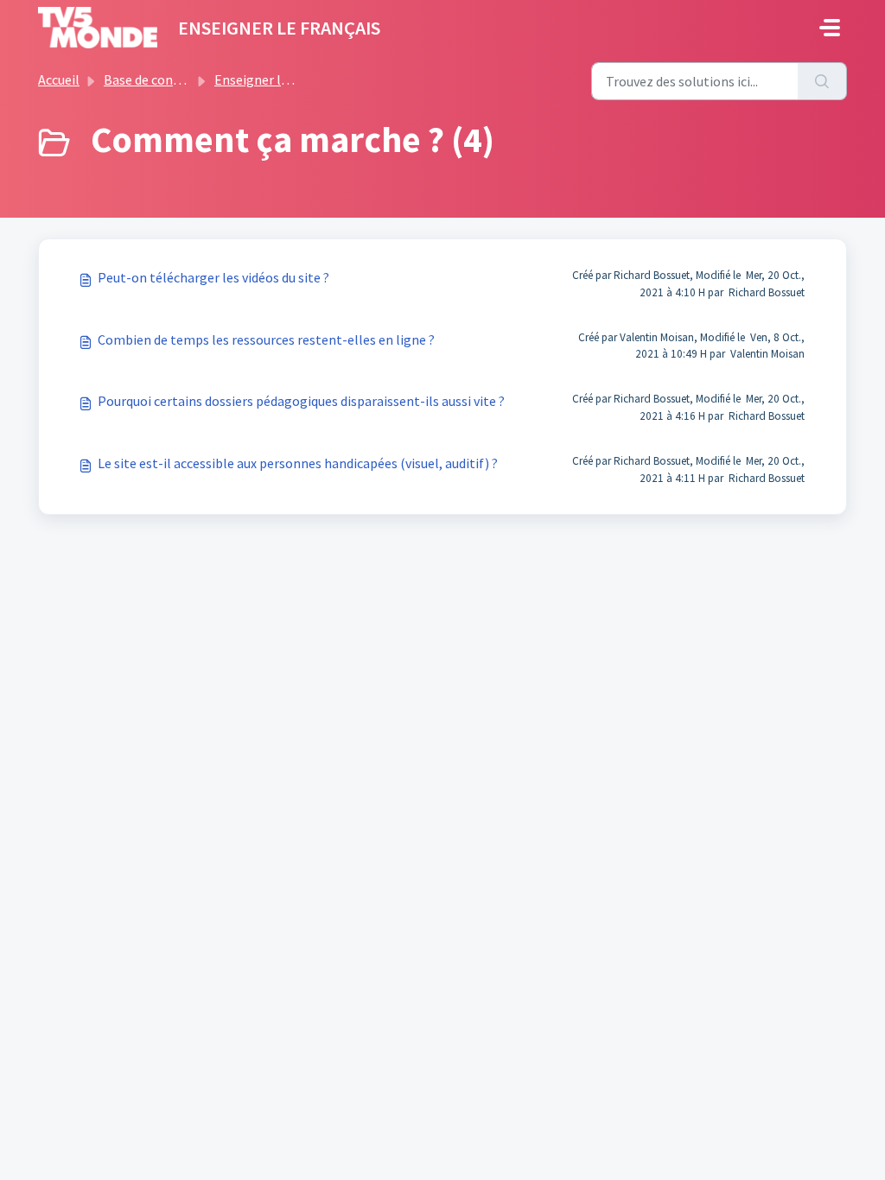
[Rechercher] (822, 81)
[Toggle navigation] (829, 27)
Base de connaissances (170, 79)
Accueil (59, 79)
